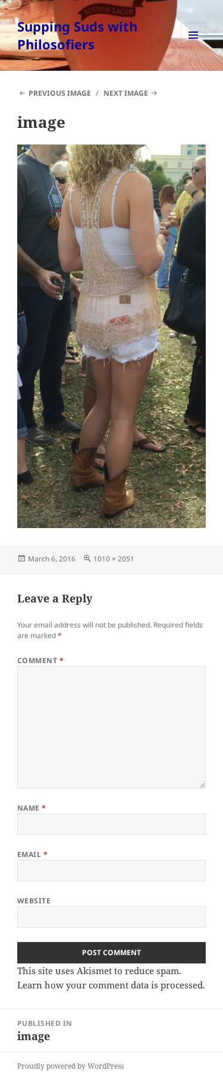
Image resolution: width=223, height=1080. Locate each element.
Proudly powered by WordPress (70, 1066)
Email (32, 854)
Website (34, 901)
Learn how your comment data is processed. (111, 985)
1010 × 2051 (113, 559)
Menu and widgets (193, 47)
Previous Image (60, 93)
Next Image (125, 93)
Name (31, 808)
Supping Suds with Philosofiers (77, 35)
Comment (40, 660)
